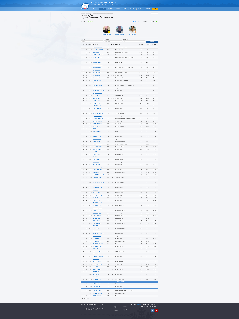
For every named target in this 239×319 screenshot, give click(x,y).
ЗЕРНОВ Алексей (97, 136)
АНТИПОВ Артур (96, 192)
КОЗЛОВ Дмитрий (97, 269)
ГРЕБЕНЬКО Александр (119, 34)
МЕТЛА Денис (96, 274)
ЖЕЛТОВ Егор (96, 190)
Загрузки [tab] (153, 21)
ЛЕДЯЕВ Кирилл (96, 154)
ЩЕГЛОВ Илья (96, 162)
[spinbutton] (113, 41)
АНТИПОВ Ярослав (97, 261)
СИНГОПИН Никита (97, 80)
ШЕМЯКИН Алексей (97, 57)
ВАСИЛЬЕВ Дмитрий (97, 149)
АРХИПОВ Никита (97, 139)
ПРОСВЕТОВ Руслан (97, 225)
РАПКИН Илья (96, 197)
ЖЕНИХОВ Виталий (97, 121)
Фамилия (83, 39)
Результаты (102, 8)
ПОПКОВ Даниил (97, 283)
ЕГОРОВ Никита (96, 95)
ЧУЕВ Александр (96, 185)
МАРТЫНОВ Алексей (97, 146)
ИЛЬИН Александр (97, 295)
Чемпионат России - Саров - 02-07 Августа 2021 (103, 13)
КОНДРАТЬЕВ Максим (98, 271)
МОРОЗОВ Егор (96, 151)
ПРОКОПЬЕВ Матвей (97, 144)
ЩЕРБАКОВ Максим (97, 187)
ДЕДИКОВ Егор (96, 100)
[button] (121, 41)
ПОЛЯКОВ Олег (96, 103)
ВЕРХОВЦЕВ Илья (97, 246)
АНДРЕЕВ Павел (96, 70)
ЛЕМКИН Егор (96, 228)
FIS (154, 8)
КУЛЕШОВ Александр (98, 118)
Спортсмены (110, 8)
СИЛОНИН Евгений (97, 210)
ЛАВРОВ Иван (96, 159)
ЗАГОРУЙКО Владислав (98, 233)
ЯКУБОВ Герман (96, 172)
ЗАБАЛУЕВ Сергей (97, 72)
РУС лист (118, 8)
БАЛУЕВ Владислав (97, 85)
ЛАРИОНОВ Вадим (97, 254)
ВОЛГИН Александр (97, 128)
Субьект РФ (125, 39)
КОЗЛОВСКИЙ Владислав (98, 167)
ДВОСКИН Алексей (97, 116)
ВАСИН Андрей (96, 164)
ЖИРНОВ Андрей (97, 213)
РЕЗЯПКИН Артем (97, 236)
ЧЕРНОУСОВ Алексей (98, 65)
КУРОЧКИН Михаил (97, 264)
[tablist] (119, 21)
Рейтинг (125, 8)
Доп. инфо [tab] (145, 21)
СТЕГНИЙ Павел (96, 126)
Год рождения (106, 39)
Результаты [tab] (136, 21)
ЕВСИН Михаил (96, 238)
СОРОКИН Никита (97, 290)
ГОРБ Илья (95, 266)
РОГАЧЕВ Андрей (97, 286)
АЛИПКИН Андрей (97, 62)
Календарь (94, 8)
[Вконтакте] (152, 310)
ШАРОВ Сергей (96, 77)
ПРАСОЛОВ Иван (96, 277)
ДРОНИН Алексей (97, 177)
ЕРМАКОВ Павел (96, 218)
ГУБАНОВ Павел (96, 248)
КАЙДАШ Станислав (97, 293)
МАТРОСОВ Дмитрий (97, 208)
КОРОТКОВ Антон (97, 131)
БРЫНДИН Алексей (97, 202)
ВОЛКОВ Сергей (132, 34)
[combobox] (134, 41)
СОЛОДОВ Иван (96, 98)
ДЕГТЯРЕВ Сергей (97, 215)
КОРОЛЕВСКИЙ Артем (98, 220)
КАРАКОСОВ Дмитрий (98, 256)
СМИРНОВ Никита (97, 157)
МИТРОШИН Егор (97, 59)
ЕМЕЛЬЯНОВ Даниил (97, 169)
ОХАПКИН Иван (96, 200)
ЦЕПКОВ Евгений (97, 105)
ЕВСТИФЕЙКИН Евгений (98, 182)
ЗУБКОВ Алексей (97, 88)
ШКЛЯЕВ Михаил (97, 279)
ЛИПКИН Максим (97, 108)
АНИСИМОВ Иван (97, 111)
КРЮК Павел (96, 259)
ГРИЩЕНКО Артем (97, 241)
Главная (83, 13)
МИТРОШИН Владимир (98, 113)
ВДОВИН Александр (97, 123)
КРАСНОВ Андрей (97, 75)
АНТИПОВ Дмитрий (97, 195)
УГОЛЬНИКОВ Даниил (98, 243)
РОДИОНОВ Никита (97, 67)
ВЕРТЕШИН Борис (97, 251)
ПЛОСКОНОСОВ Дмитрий (98, 54)
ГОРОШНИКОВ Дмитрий (98, 174)
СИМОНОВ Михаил (97, 223)
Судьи (139, 8)
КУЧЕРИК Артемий (97, 205)
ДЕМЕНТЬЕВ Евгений (106, 34)
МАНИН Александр (97, 179)
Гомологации (147, 8)
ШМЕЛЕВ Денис (96, 141)
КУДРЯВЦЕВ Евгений (97, 93)
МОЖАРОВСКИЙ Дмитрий (99, 90)
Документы (132, 8)
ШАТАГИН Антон (96, 82)
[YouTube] (156, 310)
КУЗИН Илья (96, 134)
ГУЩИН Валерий (97, 231)
